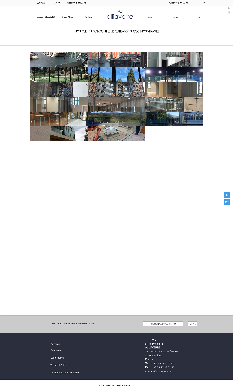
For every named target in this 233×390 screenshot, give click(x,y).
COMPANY (41, 3)
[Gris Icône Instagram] (229, 12)
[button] (57, 2)
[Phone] (227, 195)
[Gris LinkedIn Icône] (229, 8)
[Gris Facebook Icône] (229, 17)
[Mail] (227, 202)
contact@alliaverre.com (158, 371)
